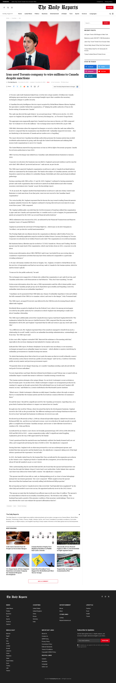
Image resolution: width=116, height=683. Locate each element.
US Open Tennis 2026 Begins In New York (96, 34)
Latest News (28, 13)
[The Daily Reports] (58, 7)
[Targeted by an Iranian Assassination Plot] (68, 560)
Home (20, 13)
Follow (109, 7)
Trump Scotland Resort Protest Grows (94, 54)
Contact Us (100, 1)
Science (84, 13)
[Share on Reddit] (24, 86)
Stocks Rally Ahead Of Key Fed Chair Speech (97, 45)
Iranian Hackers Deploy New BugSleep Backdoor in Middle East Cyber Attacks (42, 548)
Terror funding (22, 506)
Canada (9, 506)
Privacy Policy (108, 1)
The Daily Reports (12, 82)
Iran (48, 82)
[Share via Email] (34, 86)
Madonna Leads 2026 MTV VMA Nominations (97, 38)
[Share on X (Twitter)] (17, 86)
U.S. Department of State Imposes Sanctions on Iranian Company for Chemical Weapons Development (17, 571)
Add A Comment (43, 581)
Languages (93, 13)
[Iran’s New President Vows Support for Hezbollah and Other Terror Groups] (43, 560)
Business (44, 13)
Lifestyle (64, 13)
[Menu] (112, 14)
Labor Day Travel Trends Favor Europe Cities (24, 1)
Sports (77, 13)
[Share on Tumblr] (31, 86)
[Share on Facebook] (13, 86)
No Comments (56, 82)
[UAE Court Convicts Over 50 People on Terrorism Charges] (17, 538)
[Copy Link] (38, 86)
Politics (37, 13)
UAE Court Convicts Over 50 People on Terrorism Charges (16, 547)
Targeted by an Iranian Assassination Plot (65, 570)
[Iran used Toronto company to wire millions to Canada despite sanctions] (43, 45)
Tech (70, 13)
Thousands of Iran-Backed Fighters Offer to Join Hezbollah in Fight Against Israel (68, 548)
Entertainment (54, 13)
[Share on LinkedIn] (27, 86)
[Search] (110, 14)
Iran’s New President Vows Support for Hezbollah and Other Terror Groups (43, 571)
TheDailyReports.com (54, 678)
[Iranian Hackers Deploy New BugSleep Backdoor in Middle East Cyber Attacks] (43, 538)
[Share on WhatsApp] (20, 86)
